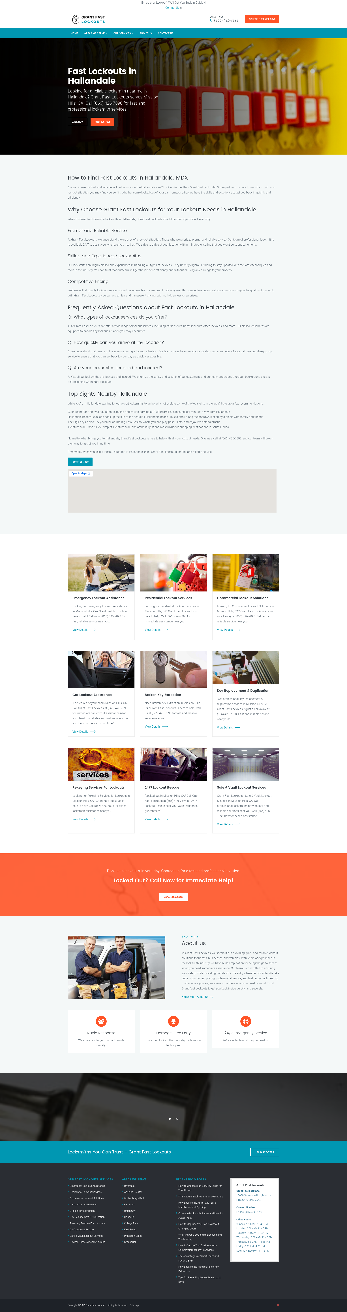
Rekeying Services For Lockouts (87, 1223)
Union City (130, 1210)
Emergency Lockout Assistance (87, 1185)
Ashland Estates (133, 1192)
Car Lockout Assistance (83, 1204)
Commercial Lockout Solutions (87, 1198)
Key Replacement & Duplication (87, 1217)
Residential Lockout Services (86, 1192)
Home (74, 33)
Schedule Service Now (262, 19)
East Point (130, 1229)
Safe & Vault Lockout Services (86, 1235)
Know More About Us (195, 997)
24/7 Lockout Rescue (82, 1229)
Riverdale (129, 1185)
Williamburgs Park (134, 1198)
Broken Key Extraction (82, 1210)
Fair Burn (129, 1204)
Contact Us (172, 8)
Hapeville (129, 1217)
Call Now (77, 121)
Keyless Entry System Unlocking (87, 1242)
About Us (146, 33)
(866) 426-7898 (226, 20)
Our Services (122, 33)
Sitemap (134, 1305)
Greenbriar (130, 1242)
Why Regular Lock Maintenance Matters (200, 1196)
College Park (131, 1223)
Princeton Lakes (133, 1235)
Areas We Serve (94, 33)
